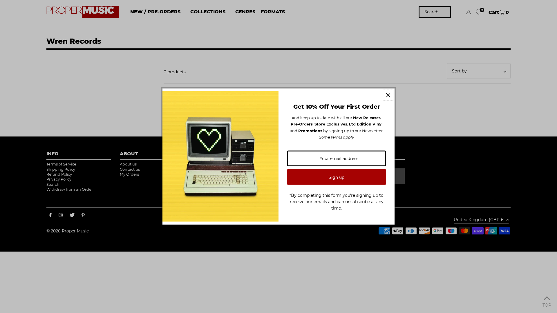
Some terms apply (336, 137)
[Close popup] (388, 95)
